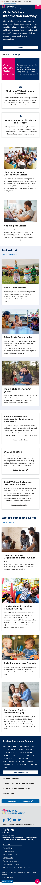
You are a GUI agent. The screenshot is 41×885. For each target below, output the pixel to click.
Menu (38, 8)
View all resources (9, 254)
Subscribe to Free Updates (16, 801)
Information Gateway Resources (16, 788)
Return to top (7, 881)
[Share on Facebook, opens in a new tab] (8, 55)
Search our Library (15, 772)
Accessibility (7, 848)
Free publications (20, 440)
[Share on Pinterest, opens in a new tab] (19, 55)
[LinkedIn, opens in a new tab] (20, 820)
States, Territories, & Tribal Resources (18, 783)
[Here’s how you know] (20, 2)
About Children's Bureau (12, 845)
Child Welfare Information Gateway (19, 840)
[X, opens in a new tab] (9, 820)
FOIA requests (8, 851)
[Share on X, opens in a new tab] (11, 55)
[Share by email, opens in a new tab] (13, 55)
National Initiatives (11, 778)
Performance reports (11, 861)
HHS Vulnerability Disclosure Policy (16, 867)
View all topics (8, 522)
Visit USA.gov (7, 877)
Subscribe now (14, 470)
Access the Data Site (16, 505)
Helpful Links (8, 793)
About (20, 47)
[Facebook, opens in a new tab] (4, 820)
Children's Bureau (29, 838)
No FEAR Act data (10, 854)
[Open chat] (37, 881)
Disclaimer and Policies (11, 864)
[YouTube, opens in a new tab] (14, 820)
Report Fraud (8, 858)
